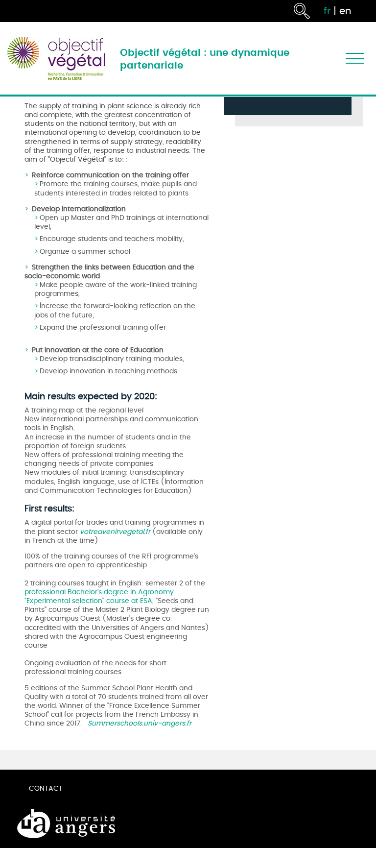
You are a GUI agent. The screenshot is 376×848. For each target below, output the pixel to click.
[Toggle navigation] (355, 59)
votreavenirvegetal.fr (115, 532)
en (345, 11)
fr (327, 11)
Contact (46, 788)
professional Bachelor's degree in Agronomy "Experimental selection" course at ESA (99, 596)
